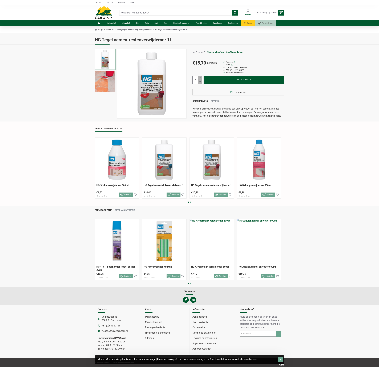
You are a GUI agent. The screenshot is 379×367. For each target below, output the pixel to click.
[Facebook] (186, 300)
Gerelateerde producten (108, 128)
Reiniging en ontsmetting (127, 29)
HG (232, 65)
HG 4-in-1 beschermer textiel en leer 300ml (115, 268)
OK (280, 359)
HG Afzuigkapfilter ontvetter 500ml (257, 266)
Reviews (215, 101)
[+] (200, 78)
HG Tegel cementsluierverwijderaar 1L (164, 185)
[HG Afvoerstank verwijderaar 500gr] (212, 241)
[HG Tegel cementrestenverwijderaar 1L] (212, 160)
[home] (96, 29)
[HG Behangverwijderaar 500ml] (259, 160)
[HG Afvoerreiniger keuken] (164, 241)
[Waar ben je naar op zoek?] (235, 13)
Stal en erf (110, 29)
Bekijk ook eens (103, 210)
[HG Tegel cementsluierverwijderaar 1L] (164, 160)
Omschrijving (200, 101)
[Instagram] (193, 300)
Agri (101, 29)
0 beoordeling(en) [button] (215, 52)
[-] (200, 82)
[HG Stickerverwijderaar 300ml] (117, 160)
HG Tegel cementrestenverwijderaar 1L (212, 185)
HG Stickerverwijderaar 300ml (112, 185)
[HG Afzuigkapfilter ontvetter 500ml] (259, 241)
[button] (106, 52)
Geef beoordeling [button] (234, 52)
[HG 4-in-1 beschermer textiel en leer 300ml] (117, 241)
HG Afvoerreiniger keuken (158, 266)
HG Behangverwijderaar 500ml (255, 185)
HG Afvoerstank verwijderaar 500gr (210, 266)
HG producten (146, 29)
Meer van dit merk (125, 210)
